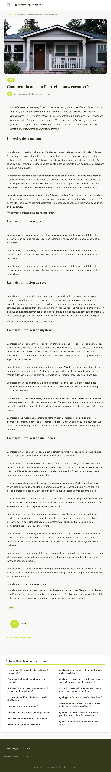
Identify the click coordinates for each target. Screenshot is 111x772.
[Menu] (104, 5)
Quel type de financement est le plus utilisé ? (80, 697)
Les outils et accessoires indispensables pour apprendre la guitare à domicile (80, 689)
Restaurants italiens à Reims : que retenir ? (27, 718)
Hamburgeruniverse (28, 5)
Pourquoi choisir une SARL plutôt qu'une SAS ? (29, 712)
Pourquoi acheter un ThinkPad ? (22, 706)
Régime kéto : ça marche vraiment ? (24, 724)
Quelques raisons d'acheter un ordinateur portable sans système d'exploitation (79, 714)
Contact (26, 756)
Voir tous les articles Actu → (21, 637)
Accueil (7, 14)
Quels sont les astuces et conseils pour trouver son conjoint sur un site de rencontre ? (81, 680)
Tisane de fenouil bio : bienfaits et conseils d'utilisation (27, 698)
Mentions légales (11, 756)
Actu (14, 14)
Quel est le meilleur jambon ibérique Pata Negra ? (79, 723)
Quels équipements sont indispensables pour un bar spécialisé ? (80, 671)
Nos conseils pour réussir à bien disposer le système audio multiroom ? (28, 689)
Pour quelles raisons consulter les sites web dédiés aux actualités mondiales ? (80, 705)
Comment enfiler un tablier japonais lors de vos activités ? (28, 671)
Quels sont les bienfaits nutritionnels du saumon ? (26, 680)
